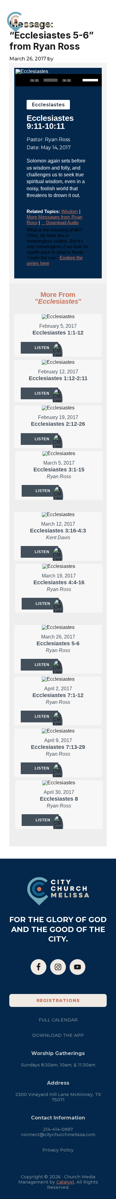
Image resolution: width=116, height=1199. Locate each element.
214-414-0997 (58, 1129)
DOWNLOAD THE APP (58, 1035)
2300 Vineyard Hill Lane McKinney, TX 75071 (58, 1097)
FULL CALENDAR (58, 1020)
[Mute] (78, 80)
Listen (42, 348)
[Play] (23, 80)
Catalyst (65, 1182)
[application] (59, 80)
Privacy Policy (58, 1150)
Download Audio (62, 222)
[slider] (91, 79)
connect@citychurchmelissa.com (58, 1134)
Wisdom (69, 211)
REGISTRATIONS (58, 1000)
